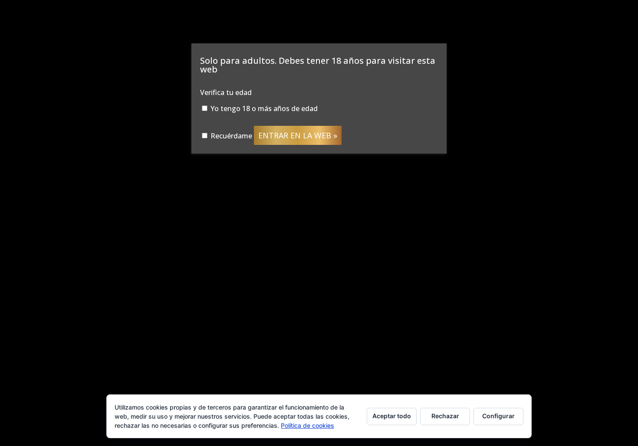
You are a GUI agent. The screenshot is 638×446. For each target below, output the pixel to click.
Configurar (498, 416)
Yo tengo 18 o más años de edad (263, 108)
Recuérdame (230, 136)
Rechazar (445, 416)
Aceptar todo (391, 416)
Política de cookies (307, 425)
